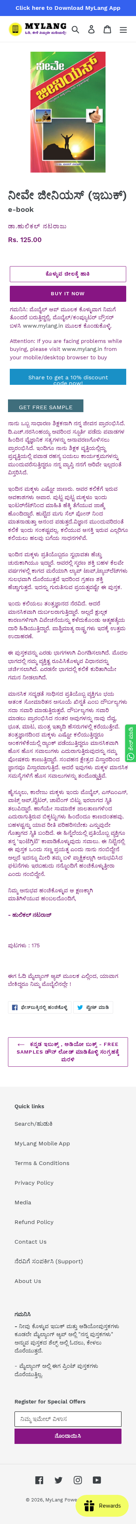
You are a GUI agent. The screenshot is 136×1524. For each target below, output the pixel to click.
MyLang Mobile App (42, 1143)
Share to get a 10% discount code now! (68, 379)
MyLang (54, 1500)
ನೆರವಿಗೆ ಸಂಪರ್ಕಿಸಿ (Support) (49, 1261)
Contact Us (30, 1241)
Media (23, 1202)
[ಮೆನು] (123, 29)
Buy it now (68, 293)
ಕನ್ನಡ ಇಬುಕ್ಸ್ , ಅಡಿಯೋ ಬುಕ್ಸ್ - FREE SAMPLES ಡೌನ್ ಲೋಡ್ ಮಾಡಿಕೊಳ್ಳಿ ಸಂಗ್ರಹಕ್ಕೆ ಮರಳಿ (68, 1051)
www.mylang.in (43, 326)
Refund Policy (34, 1222)
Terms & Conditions (42, 1163)
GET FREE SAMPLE (46, 407)
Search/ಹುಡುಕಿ (34, 1123)
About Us (28, 1281)
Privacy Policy (34, 1182)
